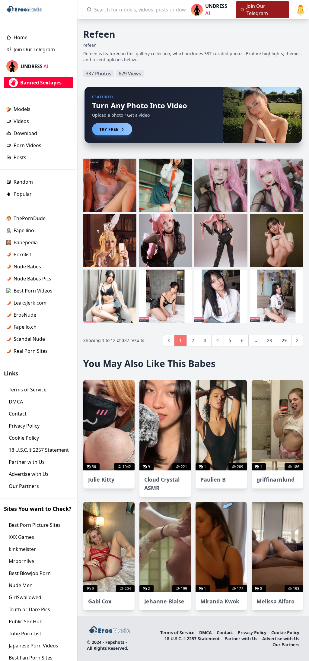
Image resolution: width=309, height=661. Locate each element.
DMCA (205, 632)
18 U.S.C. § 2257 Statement (192, 638)
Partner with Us (241, 638)
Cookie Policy (285, 632)
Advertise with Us (280, 638)
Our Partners (285, 644)
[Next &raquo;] (297, 340)
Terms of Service (177, 632)
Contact (225, 632)
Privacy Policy (252, 632)
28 (269, 340)
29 (284, 340)
